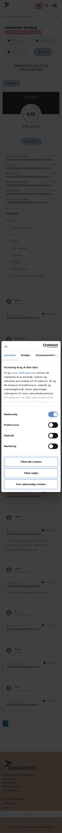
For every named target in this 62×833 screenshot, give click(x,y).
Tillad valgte (31, 473)
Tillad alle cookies (31, 461)
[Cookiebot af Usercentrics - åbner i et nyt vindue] (43, 346)
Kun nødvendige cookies (31, 484)
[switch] (53, 425)
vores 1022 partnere (23, 372)
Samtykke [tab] (10, 355)
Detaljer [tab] (25, 355)
